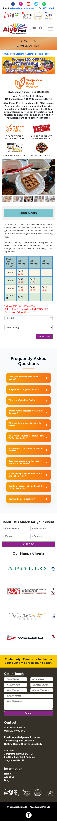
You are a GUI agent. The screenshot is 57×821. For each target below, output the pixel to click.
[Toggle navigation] (50, 28)
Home (5, 54)
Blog (6, 780)
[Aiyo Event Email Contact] (36, 3)
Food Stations (17, 54)
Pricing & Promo (28, 213)
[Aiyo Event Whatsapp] (44, 3)
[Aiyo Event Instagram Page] (21, 3)
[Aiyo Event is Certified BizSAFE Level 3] (12, 15)
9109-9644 (48, 8)
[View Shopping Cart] (34, 28)
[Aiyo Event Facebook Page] (13, 3)
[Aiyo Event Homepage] (15, 28)
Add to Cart (44, 336)
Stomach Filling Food (38, 54)
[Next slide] (50, 178)
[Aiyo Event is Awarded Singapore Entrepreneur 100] (37, 15)
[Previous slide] (7, 178)
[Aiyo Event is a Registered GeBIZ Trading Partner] (48, 15)
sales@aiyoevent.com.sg (22, 8)
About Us (9, 777)
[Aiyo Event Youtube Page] (29, 3)
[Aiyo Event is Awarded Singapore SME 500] (26, 15)
